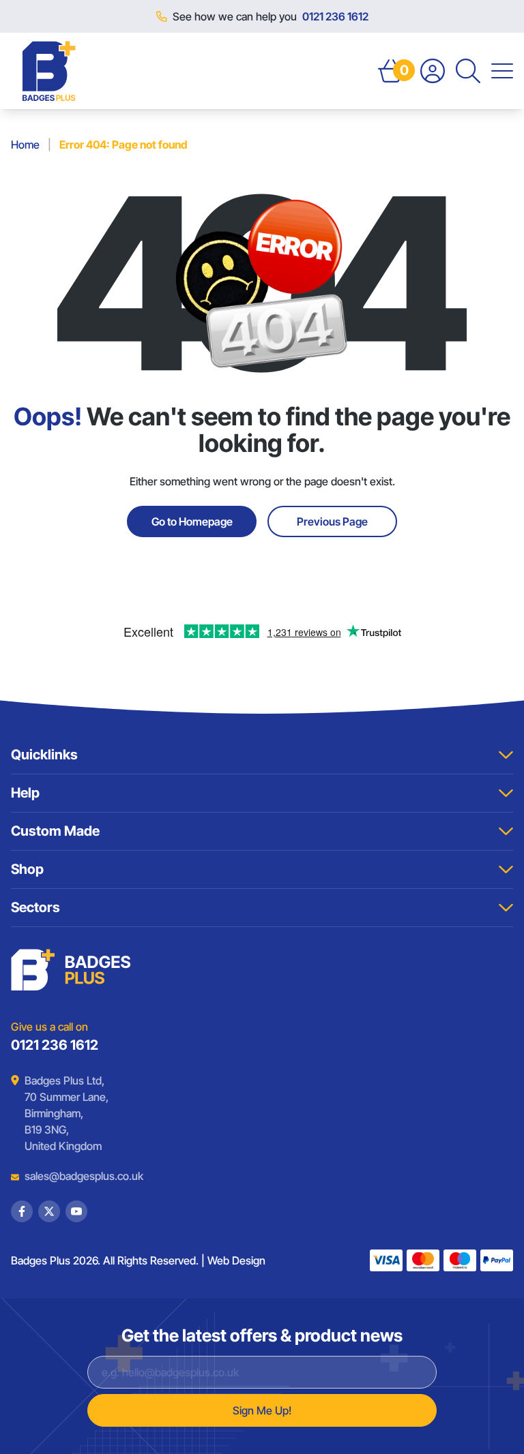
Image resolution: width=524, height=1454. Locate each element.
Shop (27, 869)
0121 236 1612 (335, 16)
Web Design (236, 1260)
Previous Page (332, 521)
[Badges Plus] (49, 71)
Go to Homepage (192, 521)
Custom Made (55, 831)
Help (25, 793)
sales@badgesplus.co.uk (74, 1176)
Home (25, 144)
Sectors (35, 907)
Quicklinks (44, 754)
